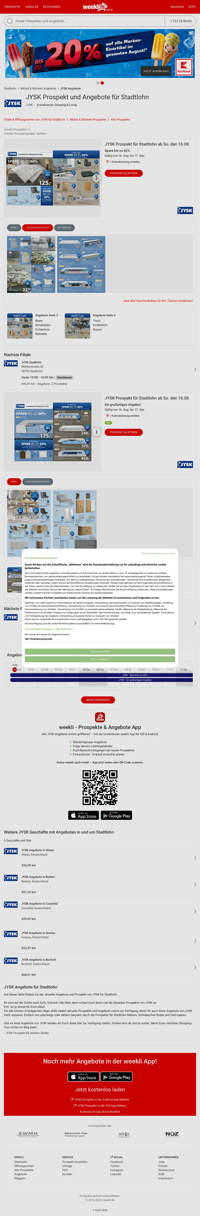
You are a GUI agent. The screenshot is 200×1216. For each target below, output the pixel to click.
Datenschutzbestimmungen (158, 553)
